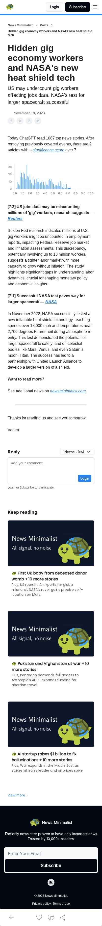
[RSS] (51, 882)
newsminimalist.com (68, 391)
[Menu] (95, 6)
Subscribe (77, 7)
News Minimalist (20, 25)
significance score (48, 150)
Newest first (74, 451)
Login (54, 7)
